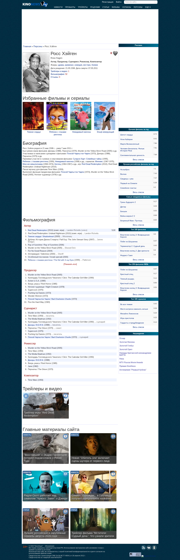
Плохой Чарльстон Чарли (78, 153)
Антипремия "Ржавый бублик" (132, 370)
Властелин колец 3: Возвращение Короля (135, 236)
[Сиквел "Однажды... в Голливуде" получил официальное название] (93, 486)
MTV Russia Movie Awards (131, 362)
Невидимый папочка (81, 132)
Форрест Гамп (126, 255)
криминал (69, 65)
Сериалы (126, 7)
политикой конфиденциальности (77, 551)
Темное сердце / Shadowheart (41, 236)
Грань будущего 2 (128, 202)
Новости (58, 7)
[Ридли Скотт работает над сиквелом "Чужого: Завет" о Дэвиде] (46, 486)
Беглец (58, 164)
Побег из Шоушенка (128, 241)
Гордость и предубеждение (132, 323)
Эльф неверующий (105, 132)
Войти (118, 2)
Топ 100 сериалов (138, 299)
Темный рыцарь (127, 279)
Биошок (123, 211)
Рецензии (95, 7)
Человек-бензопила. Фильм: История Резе (132, 150)
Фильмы (116, 7)
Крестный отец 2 (127, 283)
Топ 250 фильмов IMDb (138, 264)
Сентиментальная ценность (132, 155)
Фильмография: (59, 74)
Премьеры (70, 7)
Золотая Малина (127, 342)
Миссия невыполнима (33, 164)
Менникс (99, 161)
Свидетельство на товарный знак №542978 (45, 557)
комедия (78, 65)
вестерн (87, 65)
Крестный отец (126, 274)
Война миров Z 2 (127, 216)
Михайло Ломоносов (129, 314)
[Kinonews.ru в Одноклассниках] (154, 547)
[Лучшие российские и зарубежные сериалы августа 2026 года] (46, 524)
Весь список (138, 159)
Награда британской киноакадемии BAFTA (135, 354)
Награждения (138, 334)
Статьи (105, 7)
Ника (121, 359)
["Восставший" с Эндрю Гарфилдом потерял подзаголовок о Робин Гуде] (46, 449)
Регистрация (107, 2)
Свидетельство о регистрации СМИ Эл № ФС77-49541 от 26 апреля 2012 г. (57, 556)
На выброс (125, 169)
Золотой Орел (125, 349)
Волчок (123, 174)
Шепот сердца (126, 135)
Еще (147, 7)
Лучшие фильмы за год (138, 129)
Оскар (122, 338)
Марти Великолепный (129, 144)
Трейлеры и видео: (60, 71)
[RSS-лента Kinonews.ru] (143, 547)
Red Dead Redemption (91, 164)
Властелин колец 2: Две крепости (134, 251)
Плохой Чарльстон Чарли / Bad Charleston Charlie (49, 299)
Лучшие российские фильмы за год (138, 164)
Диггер (123, 207)
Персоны (138, 7)
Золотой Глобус (126, 346)
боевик (95, 65)
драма (61, 65)
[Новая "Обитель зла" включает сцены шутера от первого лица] (93, 449)
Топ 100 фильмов (138, 229)
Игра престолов (127, 318)
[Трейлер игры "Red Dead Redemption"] (46, 406)
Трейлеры (83, 7)
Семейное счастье (128, 188)
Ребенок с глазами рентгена (57, 133)
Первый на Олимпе (128, 183)
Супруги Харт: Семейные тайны (87, 159)
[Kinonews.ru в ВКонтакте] (148, 547)
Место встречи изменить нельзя (134, 309)
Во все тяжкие (126, 304)
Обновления (49, 546)
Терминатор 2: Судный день (132, 246)
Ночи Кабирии (126, 139)
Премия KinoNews (127, 366)
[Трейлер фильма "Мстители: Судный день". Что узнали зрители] (93, 524)
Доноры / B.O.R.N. (36, 325)
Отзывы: (55, 77)
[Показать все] (70, 264)
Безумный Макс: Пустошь (131, 221)
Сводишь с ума (126, 179)
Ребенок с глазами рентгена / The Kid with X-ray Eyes (51, 260)
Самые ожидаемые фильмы (138, 197)
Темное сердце (34, 132)
